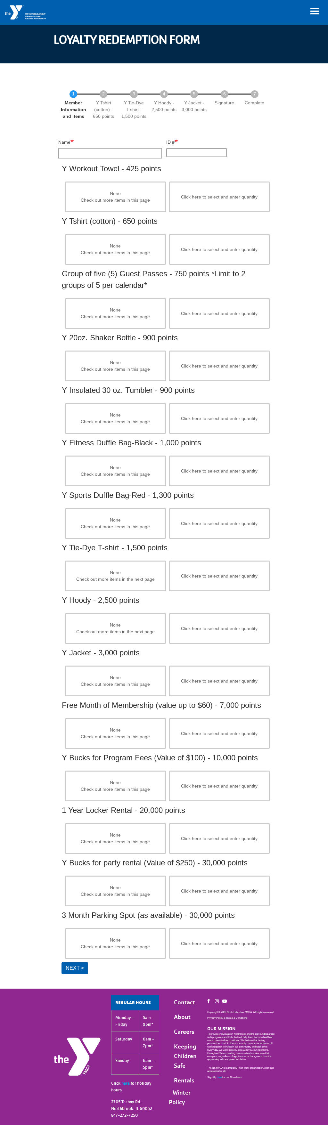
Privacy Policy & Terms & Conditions (227, 1017)
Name (64, 142)
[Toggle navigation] (314, 11)
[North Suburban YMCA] (26, 12)
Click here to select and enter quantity (219, 196)
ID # (170, 142)
